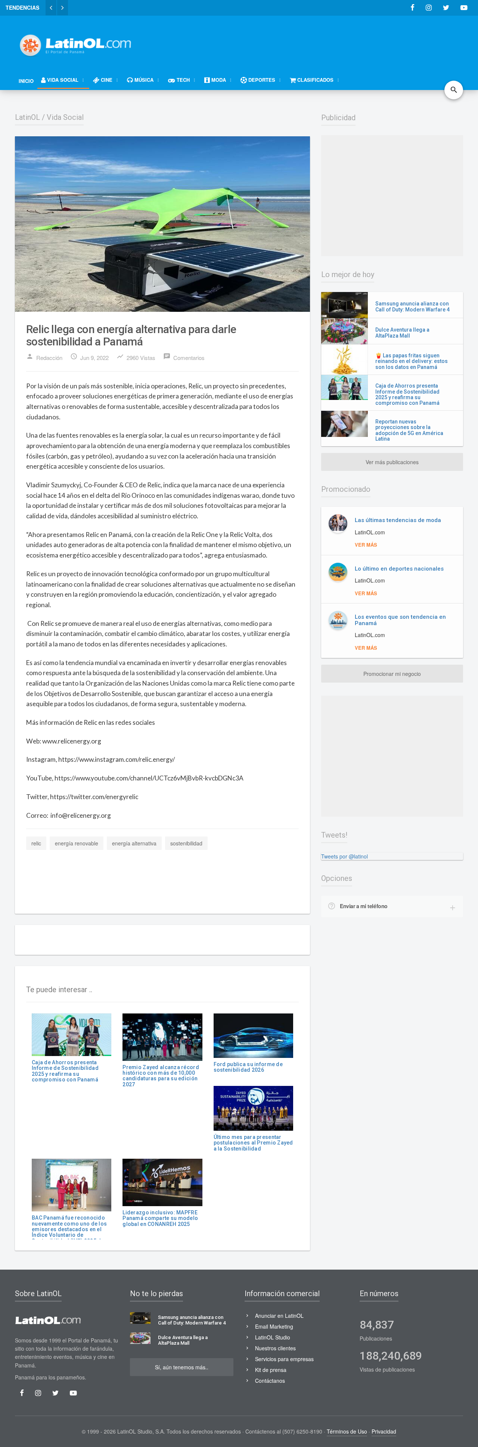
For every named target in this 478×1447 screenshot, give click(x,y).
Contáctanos (270, 1380)
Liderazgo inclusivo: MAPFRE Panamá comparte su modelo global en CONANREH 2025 (160, 1218)
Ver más (366, 544)
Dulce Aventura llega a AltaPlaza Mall (402, 332)
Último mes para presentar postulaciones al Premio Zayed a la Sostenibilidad (253, 1143)
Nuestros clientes (275, 1348)
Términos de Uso (347, 1431)
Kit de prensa (270, 1369)
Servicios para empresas (284, 1359)
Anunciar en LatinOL (279, 1315)
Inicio (26, 80)
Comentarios (184, 357)
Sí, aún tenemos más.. (181, 1367)
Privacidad (384, 1431)
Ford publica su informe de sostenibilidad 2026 (248, 1067)
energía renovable (76, 843)
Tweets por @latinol (344, 856)
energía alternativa (134, 843)
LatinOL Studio (272, 1337)
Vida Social (65, 117)
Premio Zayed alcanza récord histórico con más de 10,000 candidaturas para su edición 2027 (160, 1075)
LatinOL (27, 117)
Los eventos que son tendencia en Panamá (400, 620)
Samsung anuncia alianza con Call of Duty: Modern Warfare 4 (412, 306)
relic (36, 843)
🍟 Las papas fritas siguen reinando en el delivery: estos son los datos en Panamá (411, 361)
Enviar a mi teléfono (364, 906)
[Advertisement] (327, 42)
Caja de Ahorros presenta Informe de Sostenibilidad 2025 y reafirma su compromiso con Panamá (65, 1071)
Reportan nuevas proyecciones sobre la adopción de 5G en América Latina (409, 430)
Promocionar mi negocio (392, 673)
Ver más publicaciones (392, 462)
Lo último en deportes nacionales (399, 568)
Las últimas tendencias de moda (398, 520)
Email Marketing (274, 1326)
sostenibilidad (186, 843)
